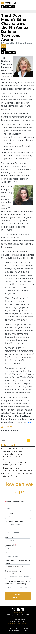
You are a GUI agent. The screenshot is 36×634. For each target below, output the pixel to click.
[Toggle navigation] (32, 3)
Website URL (10, 545)
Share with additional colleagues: (13, 572)
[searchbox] (18, 566)
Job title (8, 529)
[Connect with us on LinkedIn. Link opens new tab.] (22, 610)
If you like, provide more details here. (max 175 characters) (17, 582)
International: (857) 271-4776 (18, 621)
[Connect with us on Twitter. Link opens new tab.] (13, 610)
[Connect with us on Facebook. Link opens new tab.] (18, 610)
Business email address (14, 521)
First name (9, 506)
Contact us (18, 613)
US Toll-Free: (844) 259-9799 (18, 619)
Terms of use (11, 624)
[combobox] (18, 566)
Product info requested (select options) (17, 562)
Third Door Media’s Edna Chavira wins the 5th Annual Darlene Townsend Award (15, 27)
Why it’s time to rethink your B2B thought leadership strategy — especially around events (16, 462)
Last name (9, 513)
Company (9, 537)
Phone (8, 553)
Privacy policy (21, 624)
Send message (18, 596)
